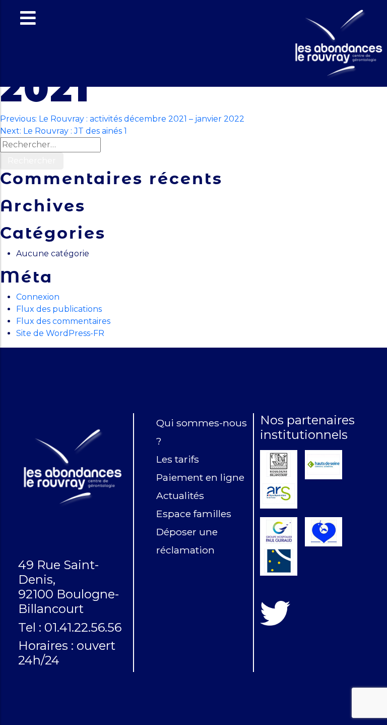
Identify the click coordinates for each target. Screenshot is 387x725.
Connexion (37, 297)
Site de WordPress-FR (60, 333)
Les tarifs (177, 459)
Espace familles (193, 514)
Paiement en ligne (200, 477)
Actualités (180, 495)
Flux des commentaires (63, 321)
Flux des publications (59, 309)
